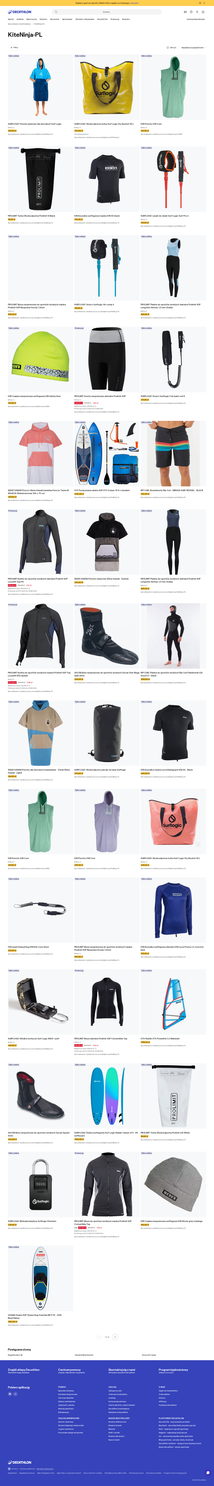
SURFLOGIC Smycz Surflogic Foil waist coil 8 (163, 396)
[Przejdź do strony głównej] (19, 12)
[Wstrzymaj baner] (200, 3)
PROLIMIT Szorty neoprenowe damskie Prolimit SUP (100, 396)
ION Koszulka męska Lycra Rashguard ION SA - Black (167, 770)
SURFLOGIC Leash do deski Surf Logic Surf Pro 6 (164, 216)
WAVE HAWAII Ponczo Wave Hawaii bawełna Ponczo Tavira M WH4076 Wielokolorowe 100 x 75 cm (38, 492)
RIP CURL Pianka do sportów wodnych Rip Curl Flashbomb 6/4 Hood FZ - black (171, 674)
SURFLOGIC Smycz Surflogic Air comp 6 (94, 304)
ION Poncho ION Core (151, 124)
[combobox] (194, 47)
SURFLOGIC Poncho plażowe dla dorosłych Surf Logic (34, 124)
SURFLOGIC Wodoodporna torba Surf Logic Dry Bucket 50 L (104, 124)
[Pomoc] (191, 12)
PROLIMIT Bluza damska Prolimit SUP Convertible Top (100, 1038)
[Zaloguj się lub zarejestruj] (197, 12)
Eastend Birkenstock (84, 1355)
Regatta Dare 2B (15, 1355)
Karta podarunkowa (196, 19)
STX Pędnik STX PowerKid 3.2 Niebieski (160, 1038)
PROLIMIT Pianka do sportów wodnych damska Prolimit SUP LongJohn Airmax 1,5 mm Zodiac (171, 306)
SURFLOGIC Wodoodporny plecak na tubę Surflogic (100, 770)
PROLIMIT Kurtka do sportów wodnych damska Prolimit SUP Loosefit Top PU (38, 580)
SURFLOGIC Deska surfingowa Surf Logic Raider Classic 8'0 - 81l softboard (106, 1134)
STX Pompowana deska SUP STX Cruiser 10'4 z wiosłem (102, 490)
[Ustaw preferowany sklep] (185, 12)
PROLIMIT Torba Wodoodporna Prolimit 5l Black (31, 216)
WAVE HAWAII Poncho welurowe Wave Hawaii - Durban (101, 579)
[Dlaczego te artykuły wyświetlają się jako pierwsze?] (168, 47)
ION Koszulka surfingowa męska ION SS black (97, 216)
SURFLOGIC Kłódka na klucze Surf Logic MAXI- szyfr (33, 1038)
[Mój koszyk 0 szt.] (203, 12)
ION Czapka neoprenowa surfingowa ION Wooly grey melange (171, 1221)
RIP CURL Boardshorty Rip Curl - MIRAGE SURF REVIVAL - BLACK (172, 490)
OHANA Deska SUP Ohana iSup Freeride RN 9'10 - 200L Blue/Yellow (35, 1316)
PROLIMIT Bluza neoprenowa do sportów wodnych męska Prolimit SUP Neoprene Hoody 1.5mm (37, 306)
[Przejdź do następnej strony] (115, 1337)
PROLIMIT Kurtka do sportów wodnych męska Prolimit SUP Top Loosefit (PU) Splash (39, 674)
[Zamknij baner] (204, 3)
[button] (95, 406)
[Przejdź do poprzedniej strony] (99, 1337)
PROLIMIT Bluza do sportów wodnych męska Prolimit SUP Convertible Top (103, 1222)
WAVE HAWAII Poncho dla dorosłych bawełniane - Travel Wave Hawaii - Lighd (39, 771)
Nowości (126, 19)
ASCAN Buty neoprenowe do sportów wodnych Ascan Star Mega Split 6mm (106, 674)
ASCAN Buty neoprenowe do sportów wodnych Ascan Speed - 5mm (39, 1134)
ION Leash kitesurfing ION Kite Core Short (28, 947)
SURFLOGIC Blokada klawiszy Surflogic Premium (32, 1221)
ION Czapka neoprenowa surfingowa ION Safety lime (34, 396)
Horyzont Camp (149, 1355)
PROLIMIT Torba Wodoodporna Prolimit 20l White (165, 1132)
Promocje (115, 19)
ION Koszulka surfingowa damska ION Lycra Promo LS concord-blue (172, 948)
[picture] (40, 87)
